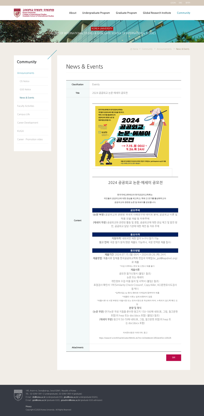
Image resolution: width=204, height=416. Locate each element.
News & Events (27, 98)
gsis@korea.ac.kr (39, 400)
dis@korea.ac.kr (38, 397)
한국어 (188, 3)
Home (135, 49)
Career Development (27, 123)
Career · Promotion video (30, 139)
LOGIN (173, 3)
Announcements (25, 73)
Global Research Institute (157, 13)
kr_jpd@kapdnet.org (165, 258)
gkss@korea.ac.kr (71, 397)
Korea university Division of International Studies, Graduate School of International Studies (34, 13)
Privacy (29, 407)
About (72, 13)
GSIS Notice (25, 89)
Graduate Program (126, 13)
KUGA (20, 131)
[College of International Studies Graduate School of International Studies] (18, 395)
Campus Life (23, 114)
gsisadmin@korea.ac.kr (70, 400)
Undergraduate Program (96, 13)
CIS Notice (24, 81)
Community (183, 13)
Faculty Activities (25, 106)
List (173, 357)
